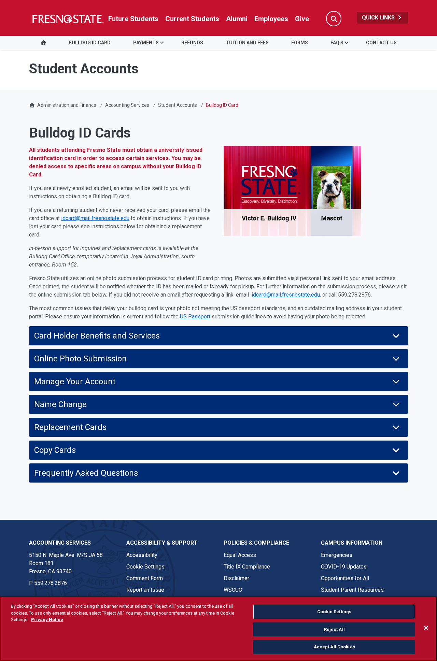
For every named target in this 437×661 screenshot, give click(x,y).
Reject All (334, 629)
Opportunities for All (345, 578)
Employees (271, 19)
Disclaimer (236, 578)
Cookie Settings (145, 566)
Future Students (133, 19)
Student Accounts (177, 105)
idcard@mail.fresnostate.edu (95, 218)
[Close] (426, 627)
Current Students (192, 19)
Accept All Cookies (334, 646)
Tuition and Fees (247, 42)
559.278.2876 (50, 583)
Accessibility (141, 555)
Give (302, 19)
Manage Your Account (74, 381)
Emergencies (336, 555)
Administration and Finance (66, 105)
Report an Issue (145, 590)
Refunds (192, 42)
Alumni (237, 19)
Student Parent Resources (352, 590)
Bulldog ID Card (90, 42)
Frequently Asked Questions (86, 473)
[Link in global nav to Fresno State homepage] (67, 19)
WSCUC (233, 590)
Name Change (60, 404)
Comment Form (144, 578)
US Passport (195, 316)
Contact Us (381, 42)
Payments (146, 42)
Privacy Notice (47, 619)
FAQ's (336, 42)
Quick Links (379, 17)
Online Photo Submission (105, 358)
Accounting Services (127, 105)
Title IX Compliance (247, 566)
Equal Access (240, 555)
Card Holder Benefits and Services (97, 336)
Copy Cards (57, 450)
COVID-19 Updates (344, 566)
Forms (299, 42)
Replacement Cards (70, 427)
